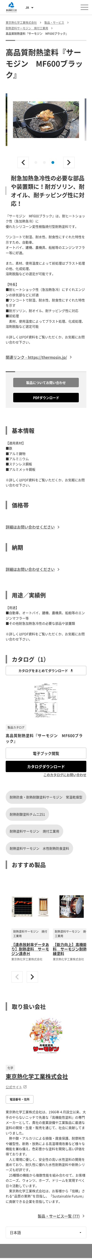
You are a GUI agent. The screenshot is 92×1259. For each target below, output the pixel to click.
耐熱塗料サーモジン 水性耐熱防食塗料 (39, 848)
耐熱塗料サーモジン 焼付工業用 (34, 831)
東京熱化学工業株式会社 (37, 1076)
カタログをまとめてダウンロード (43, 670)
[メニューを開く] (84, 7)
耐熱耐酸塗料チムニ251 (27, 814)
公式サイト (14, 1087)
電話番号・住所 (19, 1099)
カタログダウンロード (46, 766)
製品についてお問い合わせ (46, 382)
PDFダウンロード (46, 397)
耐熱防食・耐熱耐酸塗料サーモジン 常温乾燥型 (46, 797)
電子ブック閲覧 (46, 753)
